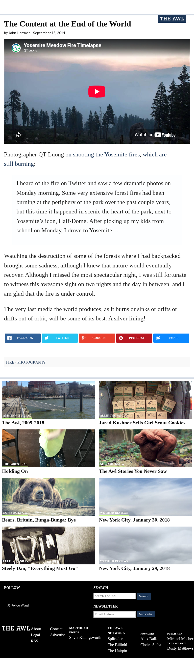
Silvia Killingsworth (85, 637)
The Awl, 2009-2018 (23, 422)
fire (10, 362)
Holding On (15, 471)
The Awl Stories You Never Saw (133, 471)
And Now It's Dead (17, 415)
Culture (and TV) (16, 561)
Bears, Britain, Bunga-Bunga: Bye (39, 520)
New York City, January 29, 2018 (134, 568)
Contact (56, 629)
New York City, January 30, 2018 (134, 520)
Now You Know (112, 463)
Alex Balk (148, 639)
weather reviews (114, 512)
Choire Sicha (150, 645)
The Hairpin (117, 651)
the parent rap (15, 463)
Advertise (57, 635)
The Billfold (117, 645)
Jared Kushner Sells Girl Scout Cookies (142, 422)
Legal (35, 635)
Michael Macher (180, 639)
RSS (34, 641)
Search (143, 596)
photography (31, 362)
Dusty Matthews (180, 648)
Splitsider (115, 639)
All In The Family (113, 415)
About (36, 629)
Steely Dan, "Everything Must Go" (40, 568)
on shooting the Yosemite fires (102, 154)
